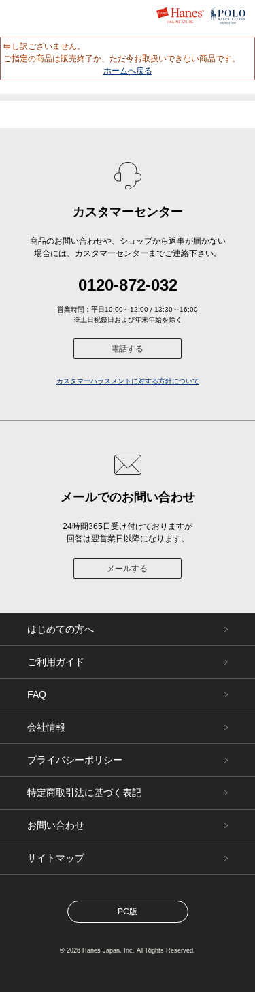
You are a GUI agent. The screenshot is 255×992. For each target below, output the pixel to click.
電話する (127, 348)
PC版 (127, 911)
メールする (127, 568)
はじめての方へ (60, 629)
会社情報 (46, 727)
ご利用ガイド (55, 661)
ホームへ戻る (127, 71)
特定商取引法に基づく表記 (84, 792)
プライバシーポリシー (74, 759)
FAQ (36, 694)
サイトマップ (55, 857)
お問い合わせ (55, 825)
